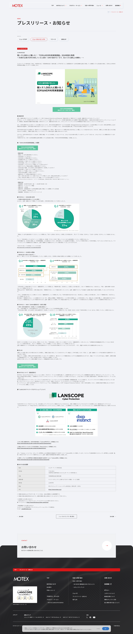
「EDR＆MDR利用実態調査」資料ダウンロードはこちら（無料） (66, 109)
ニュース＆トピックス (38, 39)
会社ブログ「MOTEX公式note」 (53, 617)
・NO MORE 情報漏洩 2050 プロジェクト (84, 584)
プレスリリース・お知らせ (80, 596)
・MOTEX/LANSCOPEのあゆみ (55, 602)
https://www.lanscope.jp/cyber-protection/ (37, 502)
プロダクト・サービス (52, 599)
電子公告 (75, 599)
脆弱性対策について (109, 596)
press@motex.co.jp (26, 509)
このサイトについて (109, 593)
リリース (53, 39)
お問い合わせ (109, 5)
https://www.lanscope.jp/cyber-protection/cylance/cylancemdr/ (33, 459)
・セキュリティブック (78, 587)
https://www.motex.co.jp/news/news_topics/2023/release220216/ (29, 247)
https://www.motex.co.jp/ (54, 489)
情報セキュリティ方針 (110, 599)
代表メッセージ (51, 590)
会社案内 (49, 587)
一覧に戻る (66, 516)
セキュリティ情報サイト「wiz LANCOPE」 (33, 617)
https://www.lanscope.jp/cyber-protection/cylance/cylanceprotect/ (34, 443)
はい (106, 628)
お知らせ (63, 39)
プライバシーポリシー (29, 629)
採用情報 (117, 5)
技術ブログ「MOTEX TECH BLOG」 (70, 617)
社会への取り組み (89, 5)
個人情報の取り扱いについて (112, 602)
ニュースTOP (23, 39)
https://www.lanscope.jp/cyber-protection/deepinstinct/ (31, 448)
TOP (52, 5)
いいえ (98, 628)
